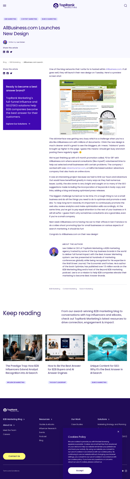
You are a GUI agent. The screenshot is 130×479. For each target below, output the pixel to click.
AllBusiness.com (114, 69)
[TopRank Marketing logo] (11, 410)
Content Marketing (29, 19)
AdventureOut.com (76, 168)
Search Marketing (49, 19)
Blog (5, 62)
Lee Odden (21, 42)
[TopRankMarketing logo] (65, 5)
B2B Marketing (10, 19)
